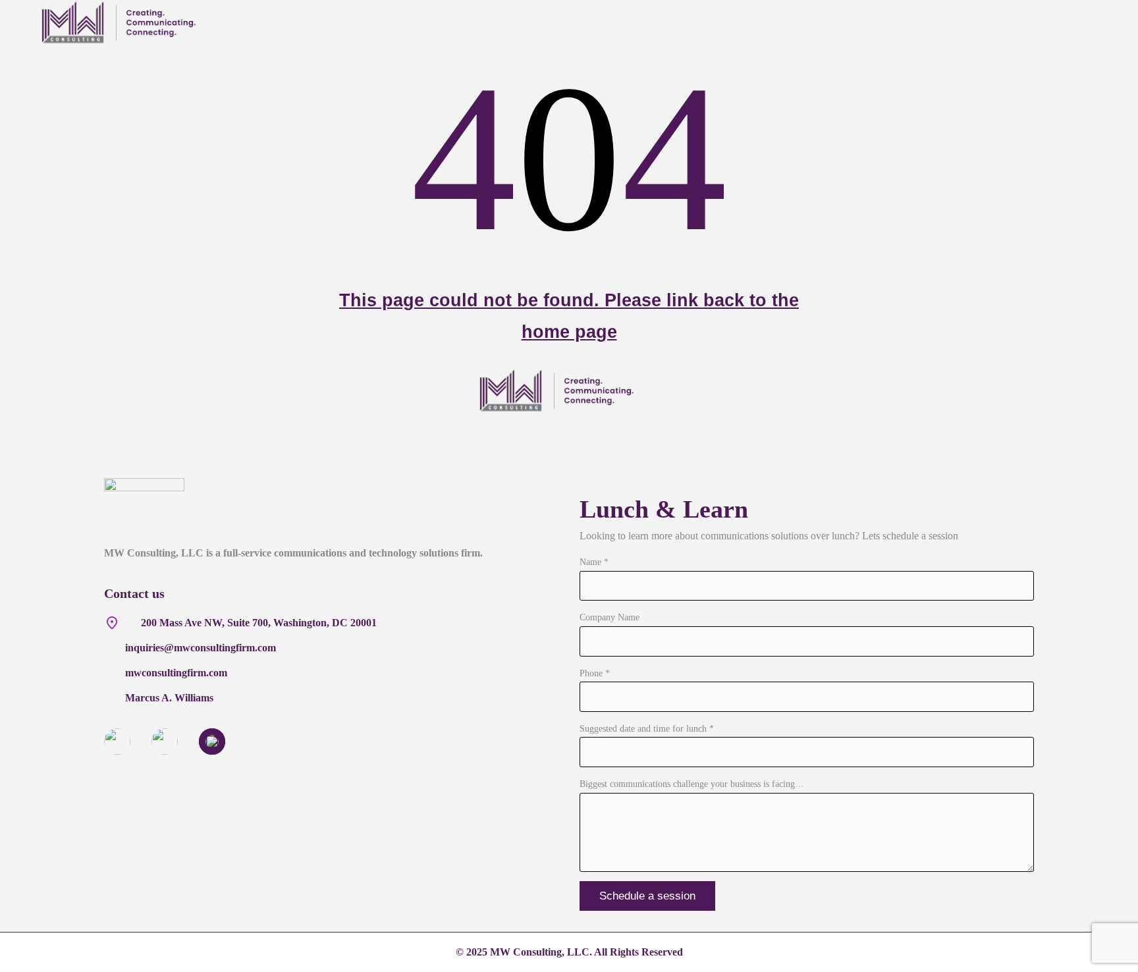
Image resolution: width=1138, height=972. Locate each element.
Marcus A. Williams (169, 697)
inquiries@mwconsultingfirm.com (200, 647)
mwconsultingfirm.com (176, 672)
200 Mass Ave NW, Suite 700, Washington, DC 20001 (259, 622)
